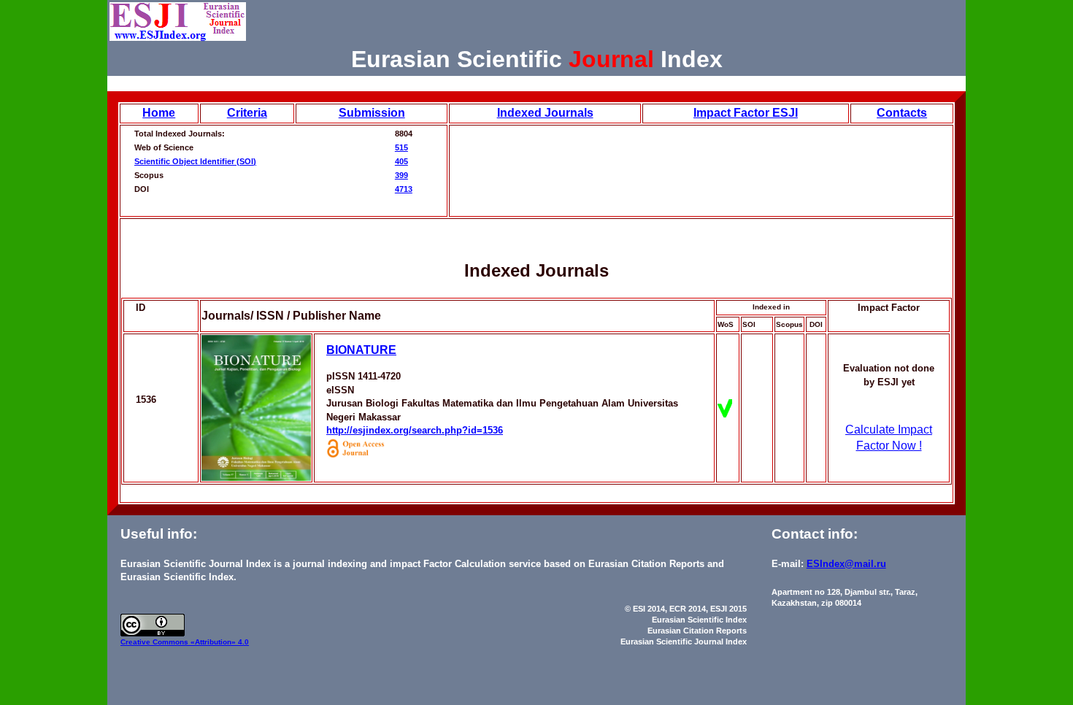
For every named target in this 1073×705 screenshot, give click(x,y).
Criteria (247, 113)
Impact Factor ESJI (745, 113)
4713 (403, 189)
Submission (372, 113)
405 (401, 161)
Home (158, 113)
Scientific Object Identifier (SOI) (195, 161)
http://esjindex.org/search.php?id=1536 (414, 430)
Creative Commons (155, 642)
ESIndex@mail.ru (846, 563)
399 (401, 175)
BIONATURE (361, 350)
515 (401, 147)
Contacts (902, 113)
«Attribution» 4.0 (220, 642)
